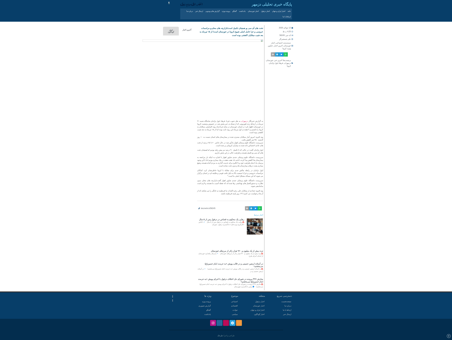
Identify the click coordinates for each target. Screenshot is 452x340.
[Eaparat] (226, 323)
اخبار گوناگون (259, 314)
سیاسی (235, 314)
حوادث (235, 310)
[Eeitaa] (239, 323)
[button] (286, 54)
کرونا (284, 48)
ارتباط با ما (287, 17)
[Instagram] (213, 323)
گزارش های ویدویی (212, 11)
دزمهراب (287, 63)
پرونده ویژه (226, 11)
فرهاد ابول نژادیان (276, 63)
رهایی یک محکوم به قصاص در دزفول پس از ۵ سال (221, 219)
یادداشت (242, 11)
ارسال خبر (199, 11)
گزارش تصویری (204, 306)
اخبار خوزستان (253, 11)
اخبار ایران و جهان (278, 11)
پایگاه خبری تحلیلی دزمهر (272, 4)
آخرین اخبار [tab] (186, 30)
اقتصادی (234, 306)
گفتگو (234, 11)
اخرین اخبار (278, 46)
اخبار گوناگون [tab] (171, 31)
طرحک (220, 336)
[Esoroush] (219, 323)
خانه (289, 11)
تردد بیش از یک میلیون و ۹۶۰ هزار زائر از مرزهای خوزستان (237, 251)
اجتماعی (279, 43)
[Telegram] (232, 323)
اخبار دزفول (265, 11)
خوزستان (269, 60)
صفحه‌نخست (286, 302)
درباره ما (189, 11)
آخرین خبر (278, 60)
